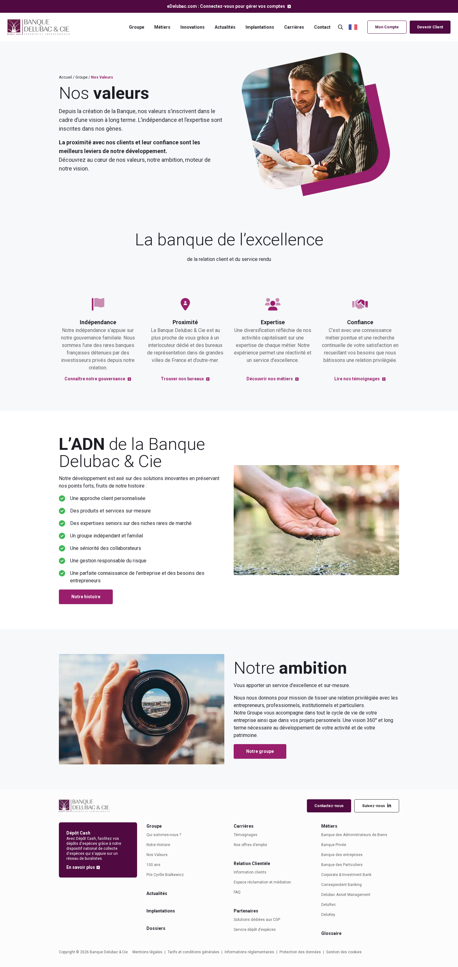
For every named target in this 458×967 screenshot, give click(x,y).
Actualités (225, 27)
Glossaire (331, 933)
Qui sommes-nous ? (163, 835)
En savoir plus (80, 867)
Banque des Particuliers (342, 865)
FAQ (237, 892)
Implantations (260, 27)
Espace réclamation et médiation (262, 882)
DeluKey (328, 914)
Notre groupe (260, 751)
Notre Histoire (158, 845)
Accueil (65, 77)
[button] (356, 27)
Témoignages (245, 835)
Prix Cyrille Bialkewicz (165, 875)
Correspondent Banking (341, 885)
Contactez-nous (329, 806)
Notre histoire (85, 596)
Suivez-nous (373, 806)
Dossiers (155, 928)
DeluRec (328, 904)
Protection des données (300, 952)
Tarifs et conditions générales (193, 952)
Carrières (294, 27)
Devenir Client (430, 27)
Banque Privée (333, 845)
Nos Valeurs (157, 855)
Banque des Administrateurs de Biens (354, 835)
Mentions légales (147, 952)
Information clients (250, 872)
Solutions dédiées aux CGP (257, 919)
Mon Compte (387, 27)
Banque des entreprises (342, 855)
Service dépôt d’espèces (255, 929)
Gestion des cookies (344, 952)
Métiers (162, 27)
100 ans (153, 865)
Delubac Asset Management (345, 894)
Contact (322, 27)
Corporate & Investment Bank (346, 875)
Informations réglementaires (249, 952)
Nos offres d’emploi (250, 845)
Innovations (192, 27)
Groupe (136, 27)
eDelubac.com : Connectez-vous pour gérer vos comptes (226, 6)
